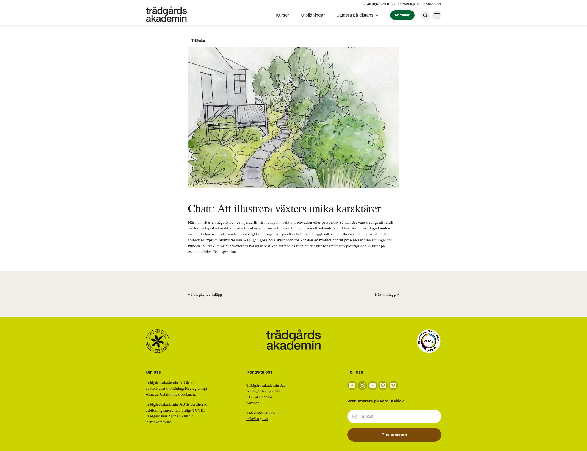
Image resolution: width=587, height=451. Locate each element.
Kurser (282, 15)
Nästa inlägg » (387, 294)
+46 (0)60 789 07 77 (380, 3)
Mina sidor (433, 3)
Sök (425, 15)
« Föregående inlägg (205, 294)
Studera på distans (355, 15)
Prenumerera (394, 434)
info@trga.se (410, 3)
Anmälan (402, 15)
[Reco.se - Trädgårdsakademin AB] (428, 341)
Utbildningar (313, 15)
